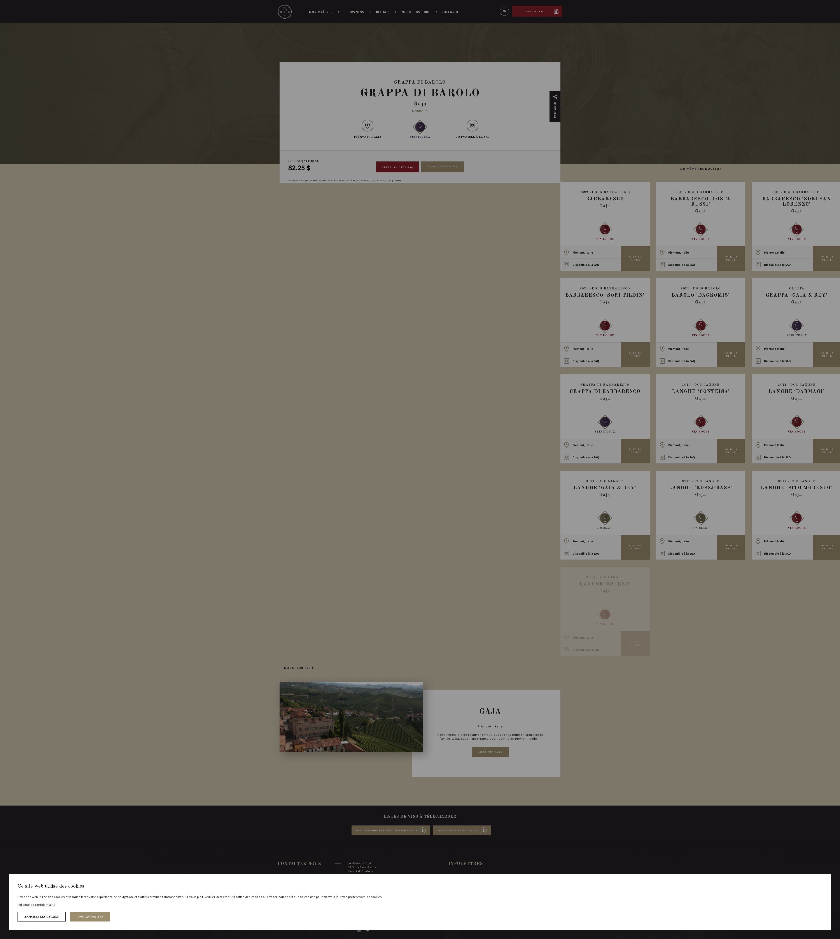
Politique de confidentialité (36, 905)
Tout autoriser (90, 917)
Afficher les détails (41, 917)
